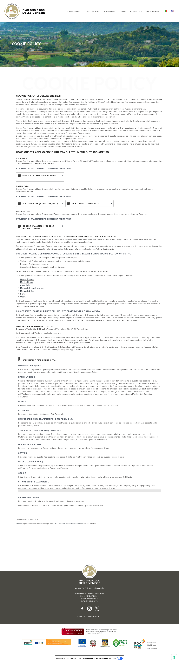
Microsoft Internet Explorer (32, 288)
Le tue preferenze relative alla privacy (97, 658)
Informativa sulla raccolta (66, 658)
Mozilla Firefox (26, 282)
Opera (23, 296)
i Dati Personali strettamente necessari (68, 523)
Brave (22, 293)
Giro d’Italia (152, 11)
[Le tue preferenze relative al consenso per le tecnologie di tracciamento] (174, 657)
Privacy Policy (83, 616)
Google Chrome (27, 279)
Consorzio (110, 11)
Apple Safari (25, 285)
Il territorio (73, 11)
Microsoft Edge (27, 290)
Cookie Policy (96, 616)
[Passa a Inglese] (172, 11)
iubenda (19, 523)
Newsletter (136, 11)
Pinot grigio (92, 11)
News (123, 11)
